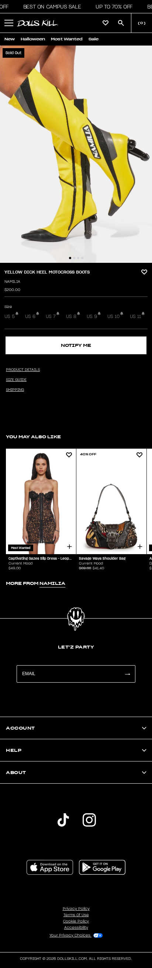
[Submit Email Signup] (127, 674)
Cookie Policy (76, 921)
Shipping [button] (15, 390)
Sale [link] (94, 39)
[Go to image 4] (82, 258)
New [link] (9, 39)
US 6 (30, 316)
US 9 (92, 316)
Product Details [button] (23, 370)
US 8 (71, 316)
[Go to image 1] (70, 258)
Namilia (12, 282)
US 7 (51, 316)
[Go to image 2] (74, 258)
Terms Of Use (76, 915)
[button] (50, 7)
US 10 (113, 316)
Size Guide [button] (16, 380)
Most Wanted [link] (67, 39)
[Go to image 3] (78, 258)
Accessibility (76, 928)
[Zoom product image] (76, 154)
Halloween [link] (33, 39)
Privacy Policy (76, 909)
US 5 (9, 316)
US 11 (135, 316)
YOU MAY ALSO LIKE (33, 436)
